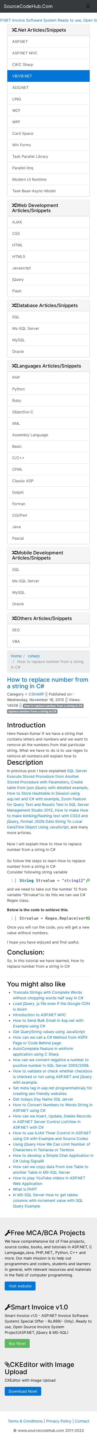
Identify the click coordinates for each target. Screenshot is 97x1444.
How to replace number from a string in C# (47, 683)
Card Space (22, 133)
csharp (33, 656)
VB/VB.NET (22, 76)
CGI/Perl (19, 515)
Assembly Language (30, 434)
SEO (16, 630)
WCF (16, 110)
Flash (16, 291)
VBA (16, 641)
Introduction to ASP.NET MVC (39, 1014)
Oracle (18, 351)
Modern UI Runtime (29, 179)
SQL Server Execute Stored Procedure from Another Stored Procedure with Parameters (47, 776)
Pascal (18, 538)
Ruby (16, 400)
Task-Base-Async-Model (34, 190)
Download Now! (23, 1391)
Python (18, 389)
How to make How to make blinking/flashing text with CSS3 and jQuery (47, 816)
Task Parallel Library (30, 156)
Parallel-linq (22, 167)
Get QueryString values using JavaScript (49, 1031)
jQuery (18, 279)
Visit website (20, 1286)
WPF (16, 122)
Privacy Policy (58, 1421)
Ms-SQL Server (25, 328)
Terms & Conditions (25, 1421)
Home (16, 656)
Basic (17, 446)
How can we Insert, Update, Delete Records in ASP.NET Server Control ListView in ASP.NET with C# (52, 1122)
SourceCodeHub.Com (28, 6)
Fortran (18, 503)
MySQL (18, 340)
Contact (82, 1421)
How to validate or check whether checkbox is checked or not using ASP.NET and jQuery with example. (52, 1077)
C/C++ (18, 457)
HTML (17, 245)
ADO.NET (20, 87)
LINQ (16, 99)
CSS (16, 233)
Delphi (18, 492)
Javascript (21, 268)
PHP (16, 377)
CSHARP (37, 694)
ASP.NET (20, 41)
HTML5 (18, 256)
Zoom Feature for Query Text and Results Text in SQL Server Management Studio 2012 (48, 804)
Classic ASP (22, 480)
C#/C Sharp (22, 64)
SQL (16, 317)
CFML (17, 469)
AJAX (17, 222)
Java (16, 526)
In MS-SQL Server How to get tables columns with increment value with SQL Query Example (48, 1200)
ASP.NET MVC (24, 53)
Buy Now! (17, 1343)
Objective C (22, 412)
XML (16, 423)
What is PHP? (25, 1189)
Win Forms (21, 145)
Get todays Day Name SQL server (43, 1099)
